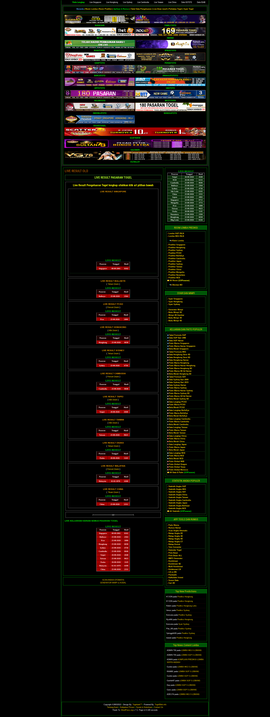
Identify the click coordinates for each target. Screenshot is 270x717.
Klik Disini (113, 330)
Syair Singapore (175, 299)
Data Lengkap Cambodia (179, 419)
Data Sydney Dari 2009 (178, 380)
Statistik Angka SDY (177, 492)
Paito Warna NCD (176, 456)
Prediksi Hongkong (176, 247)
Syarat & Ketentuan (144, 707)
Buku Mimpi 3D (175, 318)
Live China (172, 2)
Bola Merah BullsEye (178, 416)
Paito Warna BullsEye (178, 413)
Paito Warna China (177, 439)
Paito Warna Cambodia (179, 422)
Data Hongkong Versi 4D (179, 355)
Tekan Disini (113, 284)
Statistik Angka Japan (177, 503)
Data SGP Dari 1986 (177, 338)
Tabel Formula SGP (177, 335)
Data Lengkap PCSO (178, 402)
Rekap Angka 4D (175, 539)
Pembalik (172, 575)
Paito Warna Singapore (179, 343)
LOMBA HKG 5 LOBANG (191, 650)
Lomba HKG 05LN (176, 236)
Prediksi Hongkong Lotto (186, 606)
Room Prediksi (105, 9)
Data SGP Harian (176, 341)
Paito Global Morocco (178, 470)
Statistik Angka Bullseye (179, 506)
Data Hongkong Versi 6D (179, 357)
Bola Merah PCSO (177, 407)
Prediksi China (174, 269)
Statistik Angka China (177, 495)
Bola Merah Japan (177, 450)
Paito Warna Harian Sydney (181, 391)
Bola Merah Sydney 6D (179, 399)
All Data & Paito (176, 472)
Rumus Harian (174, 528)
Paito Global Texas (177, 467)
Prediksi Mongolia (176, 272)
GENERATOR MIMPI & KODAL (113, 583)
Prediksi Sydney (175, 250)
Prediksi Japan (174, 261)
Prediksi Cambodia (176, 258)
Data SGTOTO (186, 2)
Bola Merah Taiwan (177, 433)
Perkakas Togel (175, 9)
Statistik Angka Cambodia (179, 500)
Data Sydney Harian (177, 385)
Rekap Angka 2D (175, 533)
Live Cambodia (143, 2)
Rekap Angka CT (175, 542)
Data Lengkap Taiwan (178, 427)
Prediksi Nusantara (176, 275)
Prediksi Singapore (176, 245)
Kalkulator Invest (175, 577)
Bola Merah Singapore (178, 349)
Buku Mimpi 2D (175, 312)
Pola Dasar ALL (175, 555)
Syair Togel (189, 9)
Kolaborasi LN (174, 569)
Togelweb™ (137, 704)
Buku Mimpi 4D (175, 321)
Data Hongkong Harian (179, 360)
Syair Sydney (174, 304)
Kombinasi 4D (174, 564)
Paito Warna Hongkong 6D (180, 368)
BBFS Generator (175, 558)
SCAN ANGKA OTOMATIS (113, 580)
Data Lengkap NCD (177, 453)
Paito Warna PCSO (177, 404)
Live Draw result (160, 9)
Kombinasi (173, 561)
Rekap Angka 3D (175, 536)
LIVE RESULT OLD (76, 171)
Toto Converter (174, 547)
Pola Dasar (173, 553)
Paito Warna (173, 525)
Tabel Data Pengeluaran (141, 9)
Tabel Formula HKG (177, 352)
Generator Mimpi (175, 310)
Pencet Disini (113, 307)
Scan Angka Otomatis (177, 531)
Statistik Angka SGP (177, 486)
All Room (174, 280)
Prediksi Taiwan (175, 267)
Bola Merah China (176, 441)
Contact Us (158, 707)
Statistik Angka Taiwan (178, 497)
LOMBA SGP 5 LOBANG (191, 655)
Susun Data (173, 580)
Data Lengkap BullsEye (179, 410)
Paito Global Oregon (178, 464)
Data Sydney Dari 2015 (178, 382)
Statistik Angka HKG (177, 489)
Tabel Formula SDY (177, 377)
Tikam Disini (113, 492)
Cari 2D (171, 583)
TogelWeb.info (160, 704)
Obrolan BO (177, 285)
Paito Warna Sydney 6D (179, 393)
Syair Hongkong (175, 302)
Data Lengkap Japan (178, 444)
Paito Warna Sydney (178, 388)
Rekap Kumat (174, 544)
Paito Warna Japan (177, 447)
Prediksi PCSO (174, 253)
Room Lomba (91, 9)
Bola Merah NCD (176, 458)
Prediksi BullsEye (176, 256)
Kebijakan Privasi (127, 707)
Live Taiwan (158, 2)
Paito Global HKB (176, 461)
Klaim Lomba (178, 241)
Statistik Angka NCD (177, 508)
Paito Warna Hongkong (179, 363)
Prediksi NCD (174, 278)
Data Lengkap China (177, 436)
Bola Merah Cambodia (178, 424)
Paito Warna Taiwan (177, 430)
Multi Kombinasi (175, 566)
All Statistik (175, 511)
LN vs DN (172, 572)
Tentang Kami (112, 707)
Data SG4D (201, 2)
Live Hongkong (112, 2)
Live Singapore (95, 2)
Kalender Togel (175, 550)
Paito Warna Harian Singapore (182, 346)
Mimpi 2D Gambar (176, 315)
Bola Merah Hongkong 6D (180, 374)
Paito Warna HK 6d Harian (180, 371)
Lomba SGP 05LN (176, 233)
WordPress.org (127, 710)
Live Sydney (127, 2)
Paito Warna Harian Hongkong (182, 365)
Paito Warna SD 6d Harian (180, 396)
